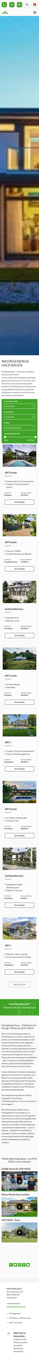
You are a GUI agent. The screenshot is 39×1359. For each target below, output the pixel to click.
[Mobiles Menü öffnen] (34, 12)
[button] (11, 1265)
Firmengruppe (14, 1313)
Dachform (8, 412)
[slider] (5, 437)
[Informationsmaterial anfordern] (19, 4)
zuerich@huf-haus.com (16, 1306)
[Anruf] (4, 4)
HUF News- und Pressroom (20, 1318)
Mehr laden (19, 984)
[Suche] (27, 4)
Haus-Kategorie (11, 401)
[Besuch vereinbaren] (11, 4)
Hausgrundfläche (12, 434)
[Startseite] (10, 12)
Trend (6, 423)
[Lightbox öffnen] (19, 1181)
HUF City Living (15, 1322)
